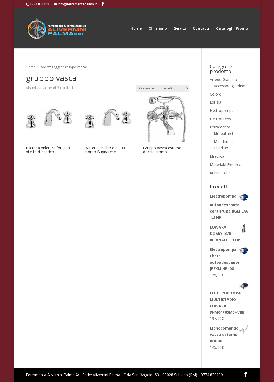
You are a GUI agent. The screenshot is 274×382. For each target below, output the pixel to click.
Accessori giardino (229, 85)
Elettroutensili (221, 118)
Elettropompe (222, 110)
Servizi (180, 29)
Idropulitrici (223, 133)
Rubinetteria (220, 172)
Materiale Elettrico (225, 164)
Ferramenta (220, 127)
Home (136, 29)
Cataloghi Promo (232, 29)
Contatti (201, 29)
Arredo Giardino (223, 79)
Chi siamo (158, 29)
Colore (215, 94)
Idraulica (217, 156)
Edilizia (215, 102)
